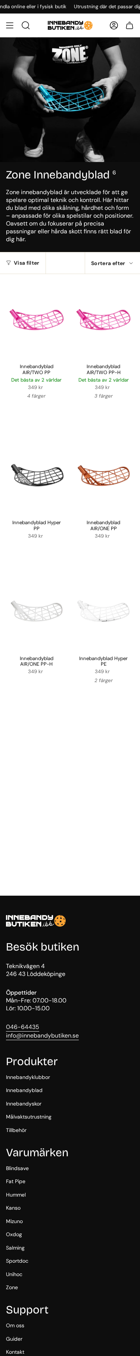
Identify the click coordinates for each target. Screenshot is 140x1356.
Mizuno (14, 1221)
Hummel (16, 1194)
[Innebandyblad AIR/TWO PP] (36, 320)
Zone (12, 1287)
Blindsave (17, 1168)
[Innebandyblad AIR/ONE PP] (103, 475)
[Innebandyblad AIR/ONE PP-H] (36, 611)
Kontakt (15, 1352)
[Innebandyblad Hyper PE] (103, 611)
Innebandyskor (23, 1103)
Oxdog (14, 1234)
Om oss (15, 1325)
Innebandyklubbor (28, 1077)
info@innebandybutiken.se (42, 1035)
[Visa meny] (9, 25)
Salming (15, 1247)
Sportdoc (17, 1260)
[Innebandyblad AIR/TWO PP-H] (103, 320)
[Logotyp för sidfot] (36, 921)
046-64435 (22, 1027)
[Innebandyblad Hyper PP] (36, 475)
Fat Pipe (15, 1181)
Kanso (13, 1207)
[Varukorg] (129, 25)
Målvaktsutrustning (29, 1116)
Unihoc (14, 1274)
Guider (14, 1338)
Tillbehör (16, 1130)
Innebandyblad (24, 1090)
